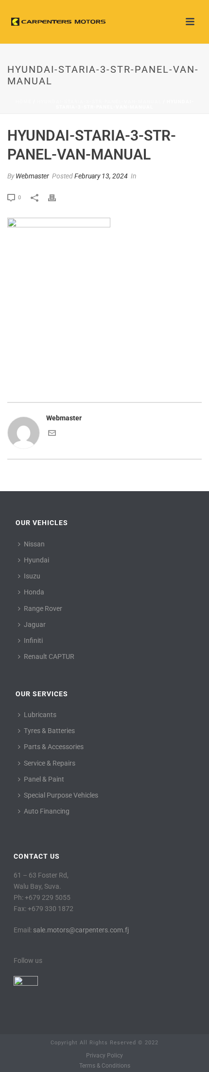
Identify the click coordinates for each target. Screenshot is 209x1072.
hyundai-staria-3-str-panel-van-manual (99, 101)
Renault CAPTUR (49, 656)
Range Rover (43, 608)
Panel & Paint (44, 779)
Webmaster (32, 176)
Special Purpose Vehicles (61, 795)
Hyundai (36, 560)
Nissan (34, 544)
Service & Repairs (49, 763)
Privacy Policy (104, 1055)
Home (24, 101)
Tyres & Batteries (49, 731)
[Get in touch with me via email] (52, 434)
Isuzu (32, 576)
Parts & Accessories (54, 747)
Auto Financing (47, 811)
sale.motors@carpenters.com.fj (81, 930)
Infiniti (33, 640)
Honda (34, 592)
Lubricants (40, 715)
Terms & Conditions (104, 1065)
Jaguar (35, 624)
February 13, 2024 (101, 176)
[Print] (57, 197)
